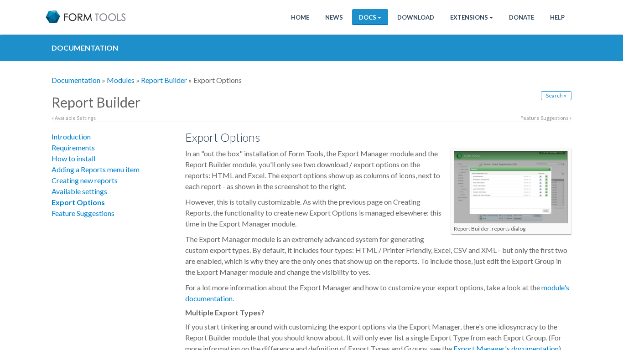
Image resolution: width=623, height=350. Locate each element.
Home (300, 17)
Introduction (71, 136)
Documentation (76, 80)
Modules (121, 80)
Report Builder (164, 80)
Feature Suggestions (83, 213)
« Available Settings (74, 118)
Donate (521, 17)
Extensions (469, 17)
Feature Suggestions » (545, 118)
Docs (367, 17)
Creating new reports (85, 180)
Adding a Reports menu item (96, 169)
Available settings (79, 191)
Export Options (78, 202)
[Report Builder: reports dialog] (511, 186)
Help (557, 17)
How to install (73, 158)
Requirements (73, 147)
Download (415, 17)
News (334, 17)
